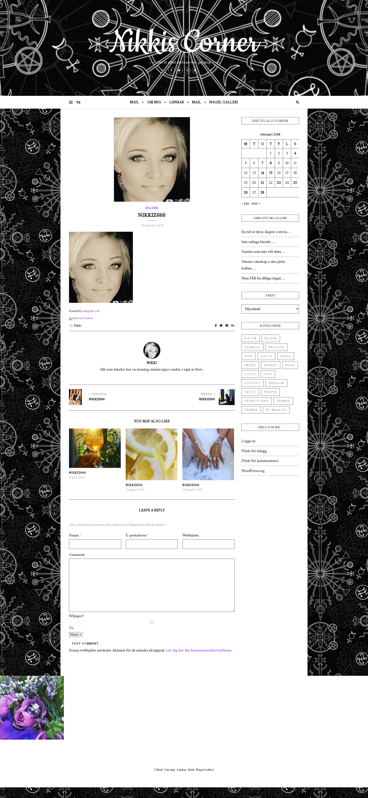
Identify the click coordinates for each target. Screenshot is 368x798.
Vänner (283, 401)
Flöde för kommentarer (260, 461)
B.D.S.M (250, 338)
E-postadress (137, 535)
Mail (134, 102)
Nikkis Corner (184, 43)
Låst (268, 374)
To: (71, 628)
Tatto (250, 392)
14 (262, 173)
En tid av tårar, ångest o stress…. (266, 232)
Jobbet (270, 365)
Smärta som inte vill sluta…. (263, 251)
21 (262, 183)
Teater (270, 392)
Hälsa (285, 356)
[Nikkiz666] (77, 397)
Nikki (77, 326)
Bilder (151, 208)
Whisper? (76, 616)
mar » (256, 203)
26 (246, 192)
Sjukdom (276, 383)
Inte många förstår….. (258, 242)
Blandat (252, 347)
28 (262, 192)
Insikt (250, 365)
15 (270, 173)
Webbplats (191, 535)
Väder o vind (256, 401)
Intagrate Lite (91, 311)
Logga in (248, 441)
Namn (75, 535)
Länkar (177, 102)
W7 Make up (276, 409)
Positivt (252, 383)
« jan (245, 203)
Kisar (290, 365)
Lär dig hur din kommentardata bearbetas (198, 650)
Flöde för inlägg (254, 451)
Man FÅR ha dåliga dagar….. (264, 278)
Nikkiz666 (77, 472)
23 (279, 183)
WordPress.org (253, 471)
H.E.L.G (266, 356)
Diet (248, 356)
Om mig (154, 102)
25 (295, 183)
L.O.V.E (250, 374)
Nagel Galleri (223, 102)
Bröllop (276, 347)
